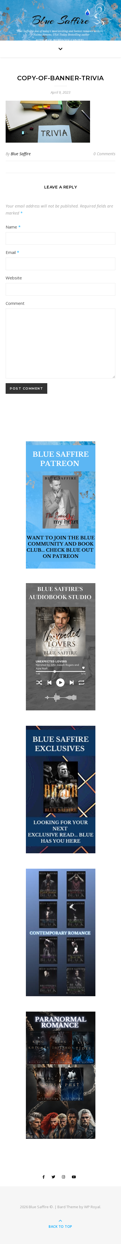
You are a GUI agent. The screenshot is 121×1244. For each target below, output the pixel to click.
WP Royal (92, 1206)
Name (13, 227)
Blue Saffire (60, 20)
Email (12, 252)
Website (14, 278)
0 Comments (104, 153)
